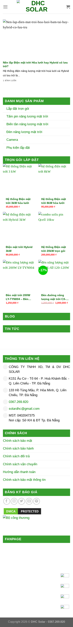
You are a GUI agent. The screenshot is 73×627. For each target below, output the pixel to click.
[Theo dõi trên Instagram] (14, 501)
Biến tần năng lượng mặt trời (26, 124)
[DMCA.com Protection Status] (22, 511)
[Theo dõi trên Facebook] (6, 501)
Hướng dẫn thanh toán (19, 472)
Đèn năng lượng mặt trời (23, 132)
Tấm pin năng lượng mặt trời (26, 116)
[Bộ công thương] (36, 522)
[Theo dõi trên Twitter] (21, 501)
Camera (11, 140)
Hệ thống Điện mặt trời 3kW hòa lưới (18, 200)
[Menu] (5, 7)
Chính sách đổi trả (16, 456)
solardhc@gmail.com (24, 408)
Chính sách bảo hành (18, 448)
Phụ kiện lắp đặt (17, 148)
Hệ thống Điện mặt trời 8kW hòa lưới (53, 200)
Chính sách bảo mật (17, 441)
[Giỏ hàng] (68, 7)
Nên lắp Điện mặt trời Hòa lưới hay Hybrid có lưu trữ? (35, 64)
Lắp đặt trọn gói (17, 108)
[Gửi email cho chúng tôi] (29, 501)
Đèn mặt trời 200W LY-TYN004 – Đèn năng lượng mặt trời (19, 297)
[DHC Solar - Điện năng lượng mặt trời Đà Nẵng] (36, 7)
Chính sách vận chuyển (20, 464)
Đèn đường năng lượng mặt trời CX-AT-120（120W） (53, 297)
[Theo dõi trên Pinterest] (36, 501)
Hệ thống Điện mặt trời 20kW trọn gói (53, 248)
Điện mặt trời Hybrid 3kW (19, 248)
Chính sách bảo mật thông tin (24, 480)
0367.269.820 (18, 402)
